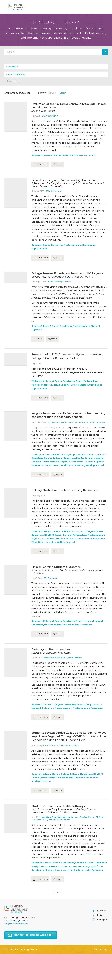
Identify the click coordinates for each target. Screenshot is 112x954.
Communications (41, 531)
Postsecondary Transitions (77, 624)
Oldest (63, 93)
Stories (35, 326)
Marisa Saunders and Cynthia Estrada (63, 658)
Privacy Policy (100, 949)
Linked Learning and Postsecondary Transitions (63, 180)
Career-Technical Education (67, 531)
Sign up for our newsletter (33, 935)
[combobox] (56, 66)
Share (59, 164)
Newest (52, 93)
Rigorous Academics (71, 461)
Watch (39, 339)
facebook (102, 910)
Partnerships (70, 155)
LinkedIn (101, 915)
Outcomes (57, 245)
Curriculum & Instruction (45, 454)
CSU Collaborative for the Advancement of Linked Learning (76, 422)
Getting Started (79, 384)
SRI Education (51, 578)
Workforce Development (45, 465)
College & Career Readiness (56, 326)
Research (36, 155)
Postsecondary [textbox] (17, 74)
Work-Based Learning (73, 465)
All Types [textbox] (13, 66)
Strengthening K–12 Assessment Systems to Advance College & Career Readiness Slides (67, 356)
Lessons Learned (52, 155)
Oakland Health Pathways (88, 870)
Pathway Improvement (73, 454)
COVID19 (49, 535)
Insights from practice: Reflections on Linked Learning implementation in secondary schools (68, 415)
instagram (102, 919)
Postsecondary (87, 155)
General (88, 458)
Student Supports (59, 384)
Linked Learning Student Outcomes (56, 567)
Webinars (36, 381)
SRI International (50, 116)
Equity (46, 245)
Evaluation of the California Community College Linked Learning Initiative (68, 105)
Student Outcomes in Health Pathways (58, 806)
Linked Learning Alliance (58, 281)
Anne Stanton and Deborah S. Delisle (60, 745)
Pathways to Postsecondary (50, 649)
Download (42, 164)
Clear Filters (13, 81)
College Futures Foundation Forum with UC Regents (67, 273)
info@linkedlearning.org (16, 923)
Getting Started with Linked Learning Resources (64, 490)
